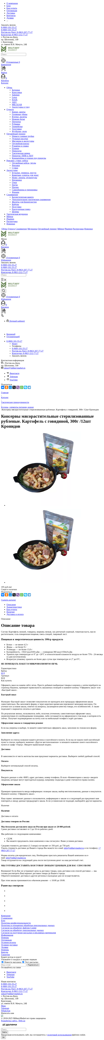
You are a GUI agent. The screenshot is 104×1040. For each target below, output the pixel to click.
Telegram (14, 376)
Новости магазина (13, 962)
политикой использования (59, 1035)
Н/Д (3, 673)
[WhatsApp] (21, 387)
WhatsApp (5, 1011)
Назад (14, 343)
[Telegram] (29, 387)
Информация (7, 935)
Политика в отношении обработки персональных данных (28, 925)
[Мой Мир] (10, 387)
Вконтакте (14, 373)
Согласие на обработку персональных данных (22, 930)
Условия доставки (9, 945)
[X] (14, 387)
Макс (3, 1006)
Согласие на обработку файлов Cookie (18, 928)
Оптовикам (6, 940)
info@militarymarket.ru (74, 848)
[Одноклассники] (6, 387)
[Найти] (2, 57)
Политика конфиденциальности (16, 923)
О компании (6, 918)
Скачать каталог (8, 600)
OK (3, 1037)
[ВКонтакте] (2, 387)
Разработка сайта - (13, 1021)
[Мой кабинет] (52, 251)
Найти (4, 1032)
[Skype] (25, 387)
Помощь (5, 937)
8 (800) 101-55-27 (9, 27)
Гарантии (5, 954)
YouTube (14, 380)
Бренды (4, 952)
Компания (5, 916)
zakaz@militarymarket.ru (14, 368)
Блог (3, 920)
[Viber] (18, 387)
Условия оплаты (8, 942)
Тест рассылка (31, 962)
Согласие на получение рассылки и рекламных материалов (28, 933)
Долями (4, 947)
